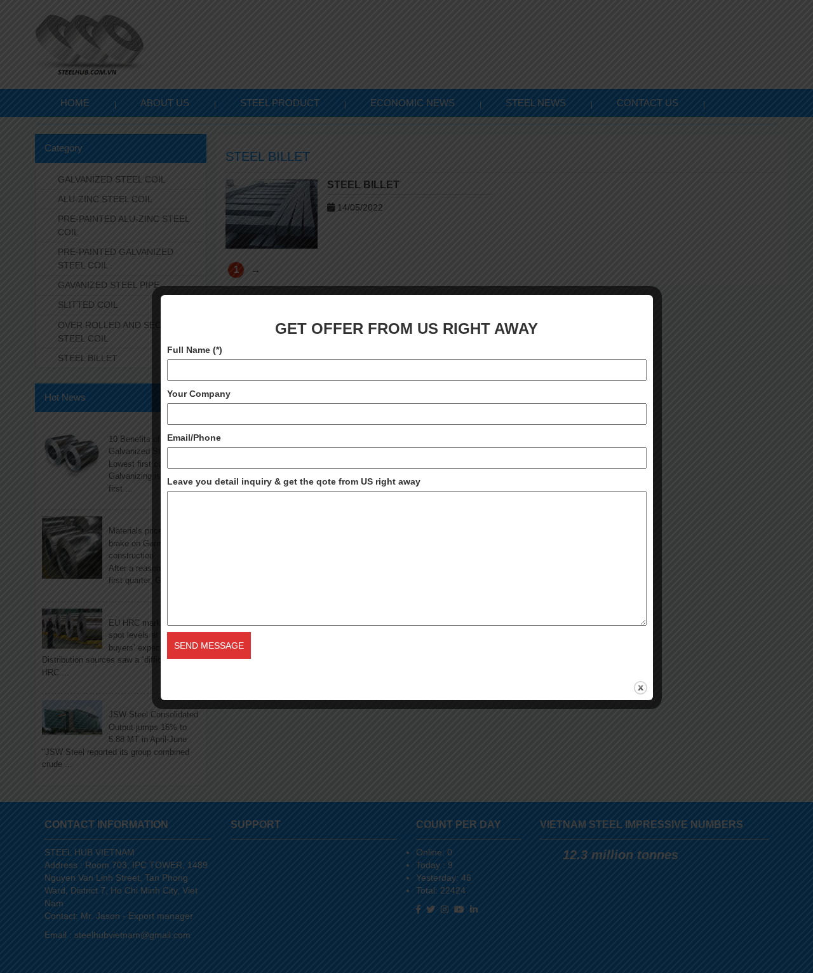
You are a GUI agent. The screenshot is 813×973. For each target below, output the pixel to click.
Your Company (199, 394)
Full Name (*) (194, 350)
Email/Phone (194, 437)
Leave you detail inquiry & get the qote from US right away (293, 481)
